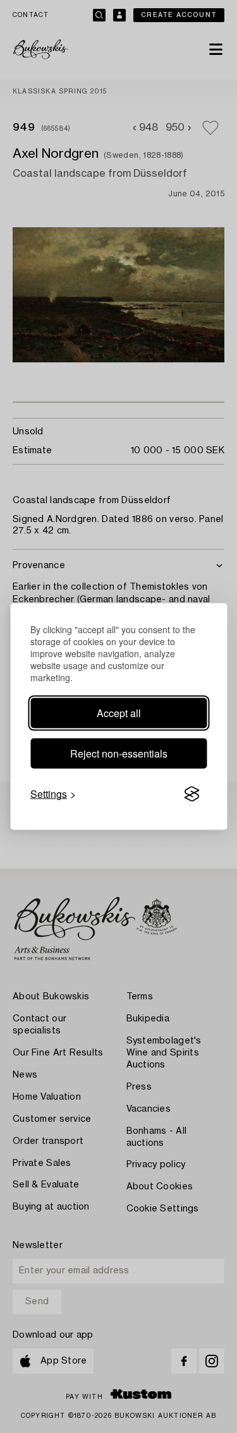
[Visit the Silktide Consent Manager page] (191, 794)
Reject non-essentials (118, 753)
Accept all (119, 713)
